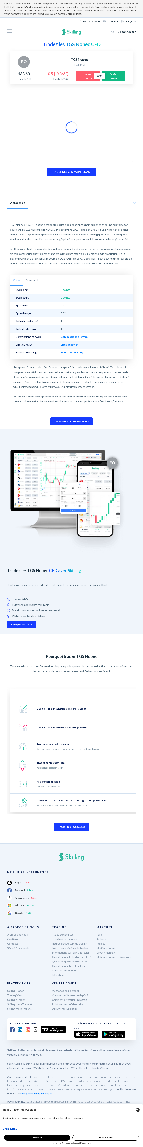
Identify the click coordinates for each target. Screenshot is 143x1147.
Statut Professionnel (64, 970)
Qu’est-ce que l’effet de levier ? (70, 965)
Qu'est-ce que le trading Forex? (70, 961)
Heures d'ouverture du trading (69, 943)
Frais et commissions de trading (70, 948)
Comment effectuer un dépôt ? (70, 995)
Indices (101, 943)
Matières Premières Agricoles (114, 957)
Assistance (112, 21)
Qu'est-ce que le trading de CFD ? (71, 957)
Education (58, 974)
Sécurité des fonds (18, 948)
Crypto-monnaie (106, 952)
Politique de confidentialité (67, 1004)
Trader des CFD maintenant (71, 421)
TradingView (14, 995)
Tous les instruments (64, 939)
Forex (100, 934)
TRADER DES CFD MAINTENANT (71, 171)
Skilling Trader (15, 990)
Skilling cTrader (16, 999)
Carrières (12, 939)
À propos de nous (17, 934)
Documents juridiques (64, 1008)
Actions (101, 939)
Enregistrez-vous (21, 624)
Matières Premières (108, 948)
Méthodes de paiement (65, 990)
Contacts (12, 943)
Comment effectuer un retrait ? (70, 999)
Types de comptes (63, 934)
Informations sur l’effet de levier (70, 952)
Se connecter (127, 31)
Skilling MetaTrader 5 (19, 1008)
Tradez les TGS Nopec (71, 826)
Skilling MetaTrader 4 (19, 1004)
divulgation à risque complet (36, 1093)
